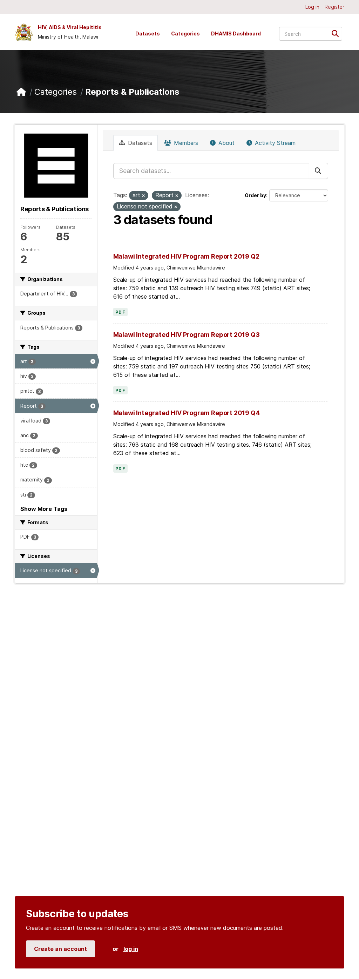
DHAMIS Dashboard (236, 33)
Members (185, 142)
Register (334, 7)
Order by (255, 195)
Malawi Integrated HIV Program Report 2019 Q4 (186, 413)
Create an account (60, 948)
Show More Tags (43, 508)
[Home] (21, 92)
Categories (185, 33)
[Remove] (143, 195)
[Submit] (337, 33)
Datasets (147, 33)
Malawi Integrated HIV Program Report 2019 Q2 (186, 256)
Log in (312, 7)
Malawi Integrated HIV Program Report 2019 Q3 (186, 334)
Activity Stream (274, 142)
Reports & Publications (132, 92)
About (226, 142)
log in (130, 948)
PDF (120, 312)
